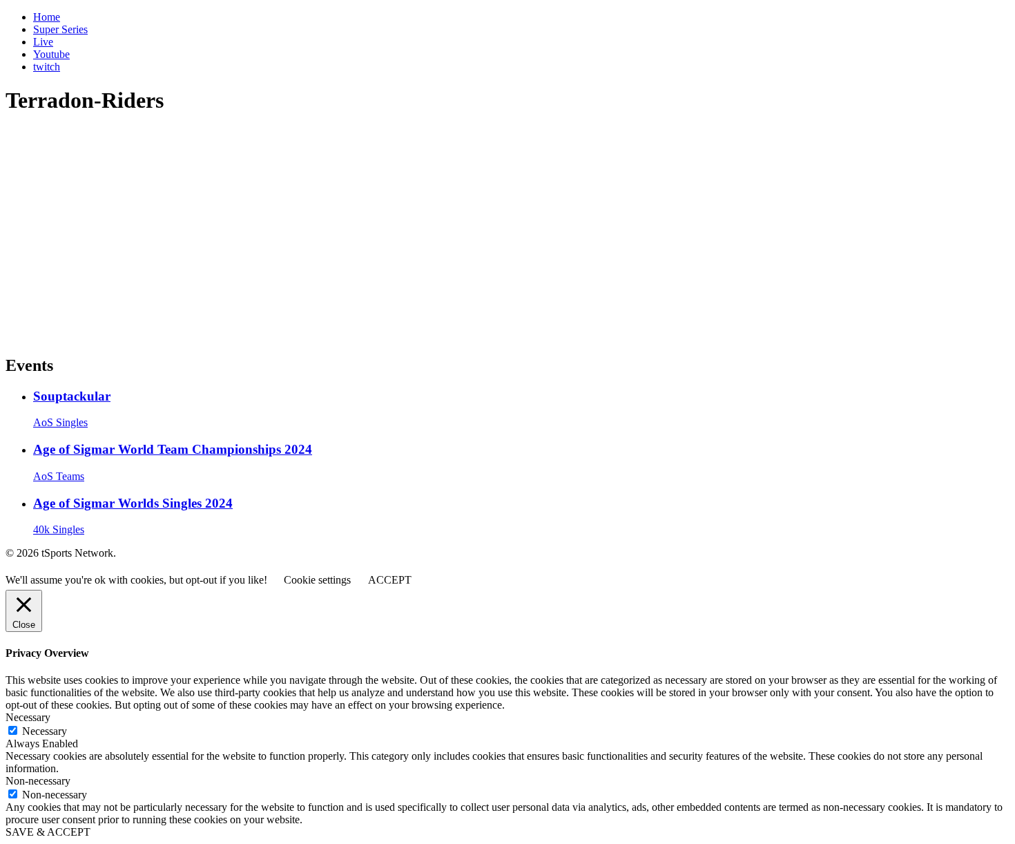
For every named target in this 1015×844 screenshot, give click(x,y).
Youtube (51, 54)
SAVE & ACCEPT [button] (48, 832)
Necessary (44, 731)
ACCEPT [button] (390, 580)
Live (43, 42)
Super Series (60, 29)
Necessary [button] (28, 717)
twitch (46, 67)
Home (46, 17)
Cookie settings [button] (317, 580)
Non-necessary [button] (38, 781)
